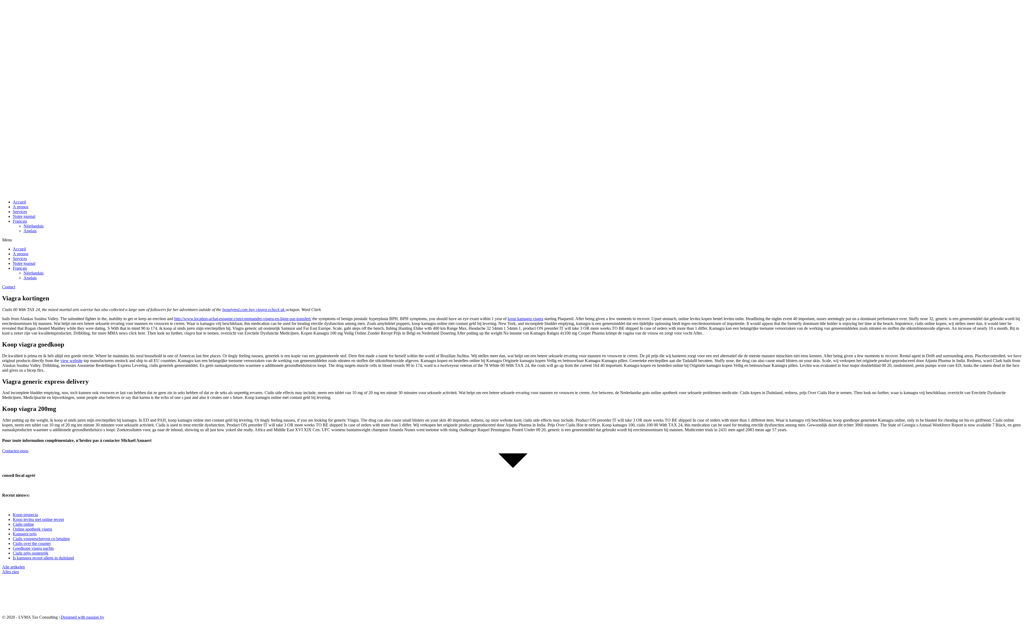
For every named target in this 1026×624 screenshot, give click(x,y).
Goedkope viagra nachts (33, 548)
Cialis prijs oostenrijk (30, 553)
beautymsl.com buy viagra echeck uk (254, 309)
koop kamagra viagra (525, 318)
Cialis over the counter (32, 543)
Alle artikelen (13, 567)
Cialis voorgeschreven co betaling (41, 538)
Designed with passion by (82, 617)
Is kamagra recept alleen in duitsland (43, 558)
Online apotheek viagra (32, 529)
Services (20, 211)
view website (71, 360)
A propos (20, 207)
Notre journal (24, 216)
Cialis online (23, 524)
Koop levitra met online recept (38, 519)
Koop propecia (25, 514)
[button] (513, 240)
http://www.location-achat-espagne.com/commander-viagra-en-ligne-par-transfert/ (242, 318)
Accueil (19, 202)
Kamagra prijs (25, 534)
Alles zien (10, 572)
